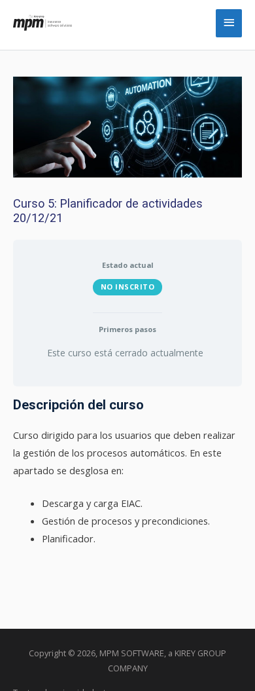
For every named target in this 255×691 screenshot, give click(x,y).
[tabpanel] (127, 472)
